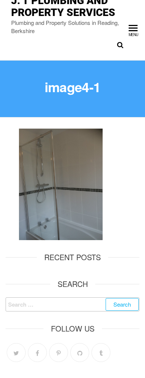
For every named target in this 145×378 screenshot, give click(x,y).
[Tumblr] (100, 352)
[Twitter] (16, 352)
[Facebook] (37, 352)
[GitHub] (79, 352)
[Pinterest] (58, 352)
